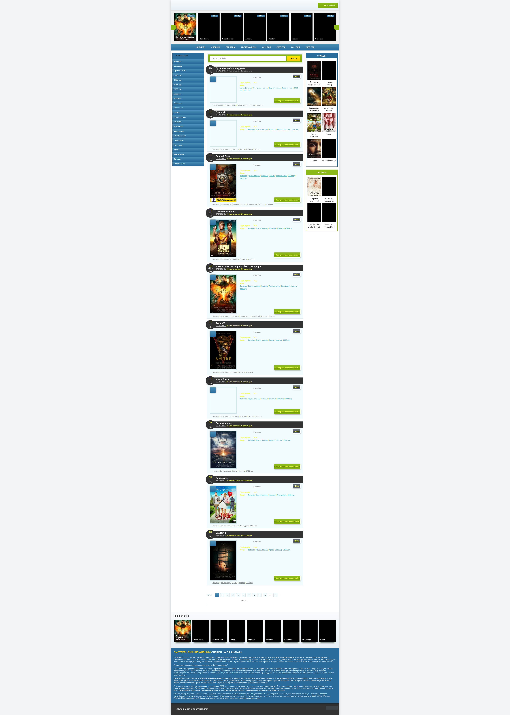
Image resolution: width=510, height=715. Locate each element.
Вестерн (177, 98)
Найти (294, 58)
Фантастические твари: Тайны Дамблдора (238, 266)
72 (275, 595)
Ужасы (279, 129)
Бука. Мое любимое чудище (230, 68)
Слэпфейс (221, 112)
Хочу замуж (222, 478)
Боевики (177, 94)
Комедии (177, 122)
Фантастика (179, 154)
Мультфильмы (248, 47)
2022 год (310, 47)
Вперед (244, 600)
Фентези (294, 286)
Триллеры (178, 145)
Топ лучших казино (260, 88)
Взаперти (221, 533)
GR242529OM (221, 71)
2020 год (281, 47)
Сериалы (230, 47)
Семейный (285, 286)
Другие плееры (275, 88)
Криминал (178, 126)
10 (265, 595)
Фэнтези (177, 159)
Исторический (281, 176)
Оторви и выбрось (226, 211)
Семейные (178, 140)
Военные (264, 176)
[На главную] (191, 5)
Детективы (178, 108)
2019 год (266, 47)
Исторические (180, 117)
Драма (272, 176)
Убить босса (222, 379)
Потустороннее (224, 423)
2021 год (295, 47)
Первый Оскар (223, 156)
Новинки (200, 47)
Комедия (272, 228)
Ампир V (220, 323)
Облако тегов (179, 164)
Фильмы (215, 47)
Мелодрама (281, 495)
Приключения (287, 88)
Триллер (272, 129)
